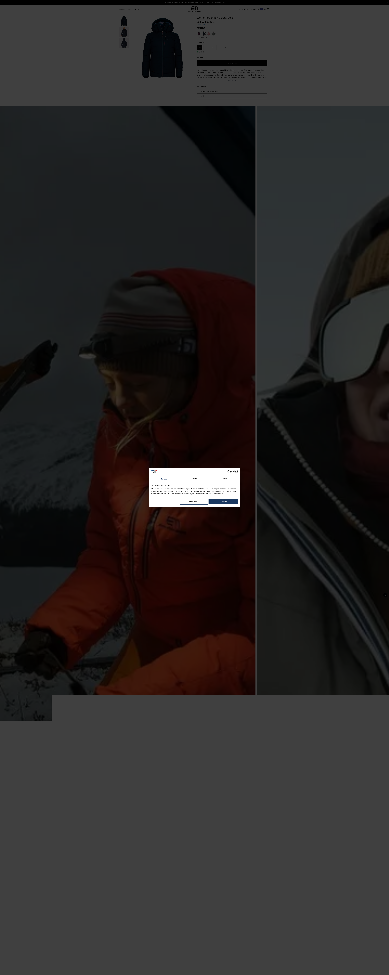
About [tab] (225, 478)
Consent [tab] (164, 479)
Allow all (223, 501)
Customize (193, 501)
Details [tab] (194, 478)
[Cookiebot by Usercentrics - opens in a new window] (229, 471)
